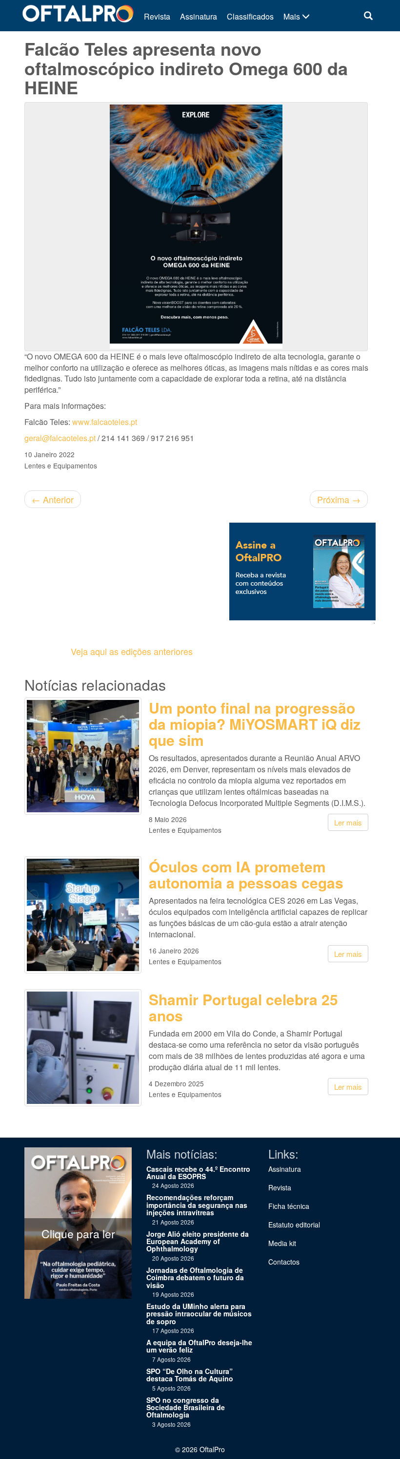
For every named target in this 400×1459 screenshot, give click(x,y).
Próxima (338, 499)
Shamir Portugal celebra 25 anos (243, 1007)
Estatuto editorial (294, 1224)
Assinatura (198, 16)
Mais (292, 16)
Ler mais (348, 822)
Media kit (282, 1243)
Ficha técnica (288, 1206)
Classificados (250, 16)
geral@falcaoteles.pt (60, 438)
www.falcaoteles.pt (104, 421)
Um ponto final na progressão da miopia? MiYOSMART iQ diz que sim (254, 723)
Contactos (284, 1262)
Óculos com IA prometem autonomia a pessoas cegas (246, 874)
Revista (157, 16)
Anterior (53, 499)
